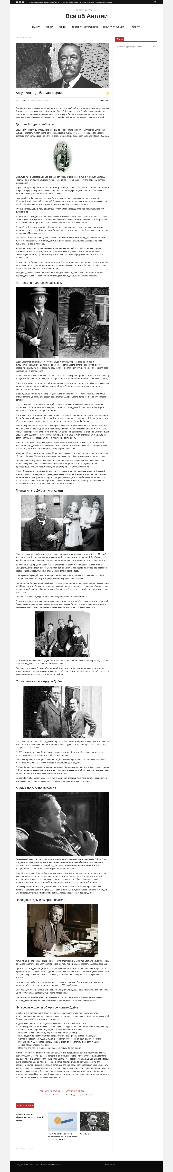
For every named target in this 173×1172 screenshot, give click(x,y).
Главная (36, 27)
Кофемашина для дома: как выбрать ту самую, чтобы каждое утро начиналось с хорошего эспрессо (70, 2)
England (23, 100)
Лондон (62, 27)
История (136, 27)
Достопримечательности (85, 27)
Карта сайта (110, 1165)
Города (49, 27)
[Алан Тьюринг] (94, 1121)
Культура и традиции (113, 27)
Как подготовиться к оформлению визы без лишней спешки (29, 1117)
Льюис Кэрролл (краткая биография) (80, 1095)
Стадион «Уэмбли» (52, 1095)
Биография (105, 100)
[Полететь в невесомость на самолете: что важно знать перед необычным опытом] (62, 1121)
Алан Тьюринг (86, 1134)
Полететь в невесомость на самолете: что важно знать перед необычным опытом (62, 1137)
